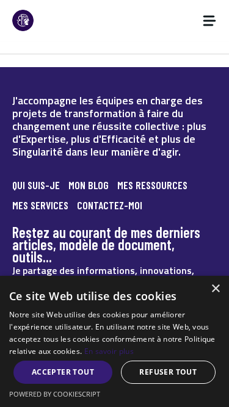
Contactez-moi (109, 205)
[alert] (114, 341)
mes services (40, 205)
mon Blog (88, 185)
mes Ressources (152, 185)
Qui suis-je (36, 185)
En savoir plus (109, 351)
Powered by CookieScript (54, 393)
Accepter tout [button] (63, 372)
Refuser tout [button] (168, 372)
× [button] (215, 289)
